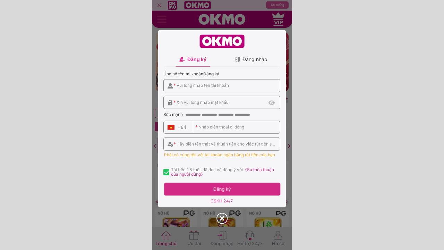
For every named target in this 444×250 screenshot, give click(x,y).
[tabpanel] (221, 136)
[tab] (193, 59)
